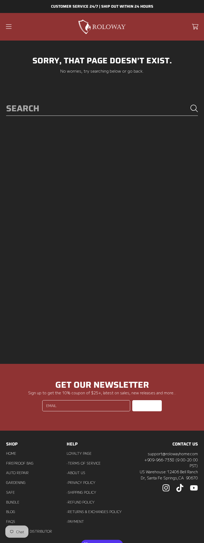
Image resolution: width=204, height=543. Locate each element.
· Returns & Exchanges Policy (94, 511)
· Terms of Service (84, 463)
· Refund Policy (81, 502)
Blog (10, 511)
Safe (10, 492)
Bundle (12, 502)
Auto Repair (17, 472)
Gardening (16, 482)
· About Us (76, 472)
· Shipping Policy (81, 492)
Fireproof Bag (19, 463)
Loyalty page (79, 453)
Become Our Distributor (29, 531)
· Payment (75, 521)
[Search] (194, 108)
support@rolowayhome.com (173, 453)
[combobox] (102, 108)
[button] (8, 26)
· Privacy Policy (81, 482)
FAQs (10, 521)
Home (11, 453)
